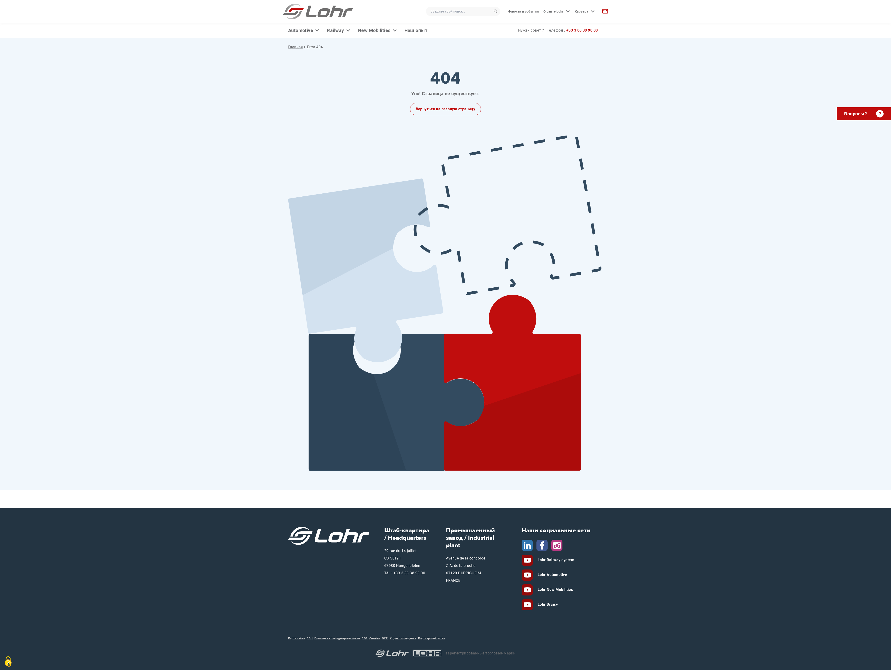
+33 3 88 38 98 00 (582, 30)
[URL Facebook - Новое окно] (542, 545)
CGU (310, 638)
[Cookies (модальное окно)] (8, 661)
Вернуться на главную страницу (445, 109)
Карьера (581, 11)
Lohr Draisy (547, 604)
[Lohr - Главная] (318, 11)
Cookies (374, 638)
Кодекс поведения (403, 638)
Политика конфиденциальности (337, 638)
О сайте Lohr (553, 11)
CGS (364, 638)
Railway (335, 30)
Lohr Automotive (551, 574)
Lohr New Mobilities (554, 589)
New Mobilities (374, 30)
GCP (385, 638)
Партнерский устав (431, 638)
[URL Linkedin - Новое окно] (527, 545)
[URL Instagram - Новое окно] (556, 545)
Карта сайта (296, 638)
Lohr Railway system (555, 560)
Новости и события (523, 11)
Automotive (300, 30)
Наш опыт (416, 30)
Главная (295, 47)
